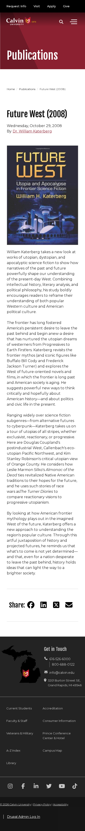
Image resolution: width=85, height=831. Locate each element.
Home (11, 89)
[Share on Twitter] (56, 604)
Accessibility (60, 804)
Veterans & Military (19, 733)
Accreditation (53, 708)
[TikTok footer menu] (74, 787)
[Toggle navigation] (73, 21)
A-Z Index (13, 750)
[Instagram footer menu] (10, 787)
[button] (61, 22)
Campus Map (52, 750)
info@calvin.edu (61, 673)
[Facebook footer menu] (23, 787)
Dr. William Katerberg (32, 131)
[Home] (21, 16)
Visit (37, 6)
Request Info (16, 6)
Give (66, 6)
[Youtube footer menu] (61, 787)
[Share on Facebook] (30, 604)
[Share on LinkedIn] (43, 604)
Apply (51, 6)
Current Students (19, 708)
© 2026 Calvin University (15, 804)
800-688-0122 (63, 664)
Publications (27, 89)
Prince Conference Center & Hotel (57, 735)
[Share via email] (69, 604)
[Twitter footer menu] (49, 787)
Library (11, 763)
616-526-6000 (59, 659)
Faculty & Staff (16, 721)
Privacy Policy (42, 804)
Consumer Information (59, 721)
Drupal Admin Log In (23, 817)
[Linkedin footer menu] (36, 787)
